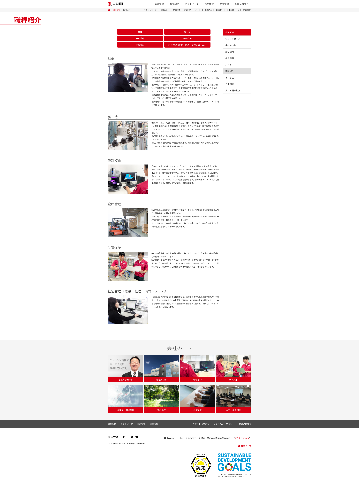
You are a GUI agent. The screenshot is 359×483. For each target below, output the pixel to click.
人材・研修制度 (232, 90)
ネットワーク (192, 3)
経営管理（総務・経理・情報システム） (187, 44)
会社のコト (164, 10)
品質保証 (140, 44)
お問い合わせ (241, 3)
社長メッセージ (150, 10)
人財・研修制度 (244, 10)
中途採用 (188, 10)
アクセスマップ (242, 438)
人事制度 (230, 10)
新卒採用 (176, 10)
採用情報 (209, 3)
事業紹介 (174, 3)
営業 (140, 31)
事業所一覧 (246, 446)
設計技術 (140, 38)
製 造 (187, 31)
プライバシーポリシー (223, 423)
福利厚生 (219, 10)
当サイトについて (200, 423)
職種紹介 (208, 10)
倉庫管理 (187, 38)
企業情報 (224, 3)
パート (198, 10)
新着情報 (159, 3)
